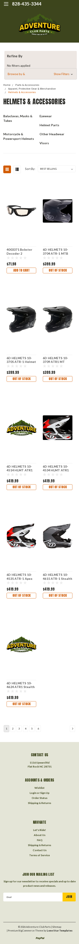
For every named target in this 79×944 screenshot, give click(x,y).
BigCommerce (26, 930)
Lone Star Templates (59, 930)
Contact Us (40, 850)
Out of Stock (58, 270)
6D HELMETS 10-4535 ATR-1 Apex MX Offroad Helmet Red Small (20, 577)
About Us (39, 835)
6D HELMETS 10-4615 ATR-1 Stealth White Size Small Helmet (57, 577)
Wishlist (39, 787)
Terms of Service (39, 855)
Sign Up (44, 792)
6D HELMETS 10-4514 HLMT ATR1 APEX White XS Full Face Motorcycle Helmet (21, 468)
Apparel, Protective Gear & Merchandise (32, 88)
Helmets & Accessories (22, 92)
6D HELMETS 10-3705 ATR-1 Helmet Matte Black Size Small (21, 360)
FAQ (39, 840)
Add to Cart (21, 270)
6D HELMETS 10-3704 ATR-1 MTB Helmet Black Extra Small (57, 252)
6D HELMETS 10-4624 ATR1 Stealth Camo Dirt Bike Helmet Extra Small (21, 685)
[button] (40, 74)
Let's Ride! (39, 830)
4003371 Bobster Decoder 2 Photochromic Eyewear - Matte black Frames (19, 252)
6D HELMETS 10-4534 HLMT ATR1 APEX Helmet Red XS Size (56, 468)
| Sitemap (56, 926)
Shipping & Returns (39, 803)
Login (33, 792)
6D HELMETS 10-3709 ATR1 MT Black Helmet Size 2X (56, 360)
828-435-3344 (26, 3)
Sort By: (30, 169)
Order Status (39, 798)
